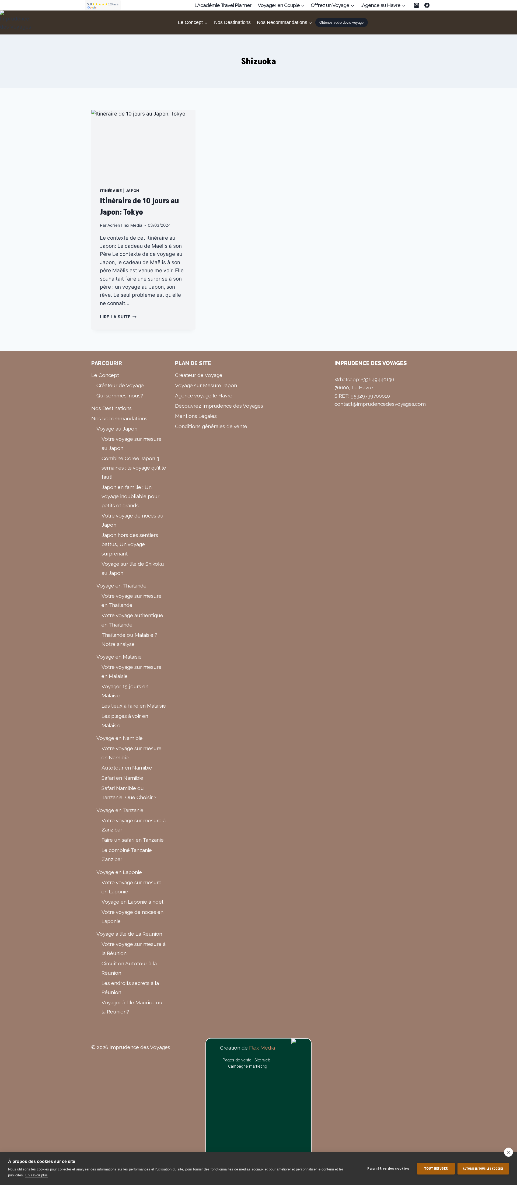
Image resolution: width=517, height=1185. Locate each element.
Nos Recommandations (119, 418)
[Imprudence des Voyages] (16, 22)
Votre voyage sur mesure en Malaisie (132, 671)
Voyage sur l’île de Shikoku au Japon (133, 568)
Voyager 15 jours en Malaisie (125, 690)
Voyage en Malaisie (119, 657)
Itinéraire (111, 190)
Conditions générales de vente (211, 426)
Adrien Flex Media (124, 225)
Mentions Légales (196, 416)
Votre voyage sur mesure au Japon (132, 443)
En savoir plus (36, 1175)
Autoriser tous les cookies (483, 1169)
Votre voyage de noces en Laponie (132, 916)
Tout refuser (436, 1168)
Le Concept (105, 375)
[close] (508, 1152)
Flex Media (262, 1048)
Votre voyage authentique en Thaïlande (132, 619)
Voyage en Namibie (119, 738)
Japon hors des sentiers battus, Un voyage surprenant (130, 544)
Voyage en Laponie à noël (132, 902)
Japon (132, 190)
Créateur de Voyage (120, 385)
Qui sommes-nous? (119, 396)
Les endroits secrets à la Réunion (130, 987)
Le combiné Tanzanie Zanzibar (127, 854)
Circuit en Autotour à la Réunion (129, 968)
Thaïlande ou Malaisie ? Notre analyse (129, 639)
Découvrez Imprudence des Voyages (219, 406)
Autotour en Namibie (127, 768)
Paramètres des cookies (388, 1168)
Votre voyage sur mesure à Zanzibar (134, 825)
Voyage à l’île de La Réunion (129, 934)
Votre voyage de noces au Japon (132, 520)
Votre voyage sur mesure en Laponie (132, 886)
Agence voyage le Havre (203, 396)
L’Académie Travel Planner (222, 5)
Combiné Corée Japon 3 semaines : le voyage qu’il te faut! (134, 467)
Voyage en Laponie (119, 872)
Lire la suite (118, 316)
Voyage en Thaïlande (121, 586)
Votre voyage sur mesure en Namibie (132, 752)
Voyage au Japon (116, 429)
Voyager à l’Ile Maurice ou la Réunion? (132, 1007)
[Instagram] (416, 5)
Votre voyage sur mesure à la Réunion (134, 948)
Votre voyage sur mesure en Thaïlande (132, 600)
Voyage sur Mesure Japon (206, 385)
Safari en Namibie (122, 778)
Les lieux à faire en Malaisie (134, 706)
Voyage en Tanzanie (120, 810)
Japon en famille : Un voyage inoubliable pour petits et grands (130, 496)
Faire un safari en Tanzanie (133, 840)
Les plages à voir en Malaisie (125, 720)
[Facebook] (427, 5)
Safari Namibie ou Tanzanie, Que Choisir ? (129, 792)
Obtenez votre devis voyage (341, 22)
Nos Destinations (232, 22)
